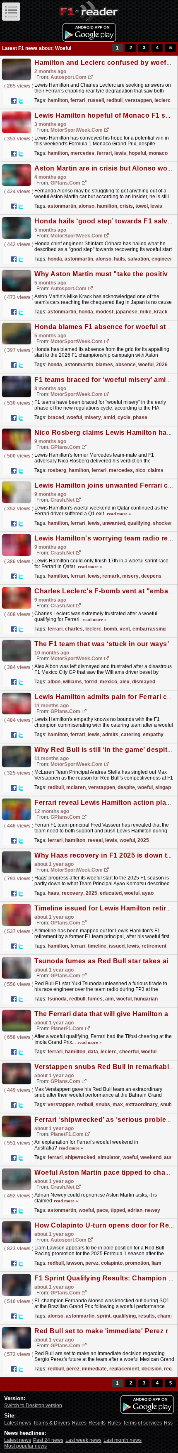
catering (130, 734)
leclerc (162, 100)
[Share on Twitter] (20, 100)
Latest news (17, 1423)
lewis (120, 153)
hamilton (58, 100)
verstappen (138, 100)
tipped (118, 1210)
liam (156, 1263)
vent (125, 629)
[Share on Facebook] (13, 100)
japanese (126, 312)
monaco (158, 153)
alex (125, 682)
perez (92, 1263)
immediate (94, 1369)
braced (56, 417)
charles (74, 629)
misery (92, 417)
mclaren (76, 787)
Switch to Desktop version (33, 1405)
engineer (162, 259)
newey (152, 1210)
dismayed (143, 682)
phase (140, 417)
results (146, 1316)
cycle (124, 417)
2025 (143, 840)
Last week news (83, 1440)
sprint (104, 1316)
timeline (97, 946)
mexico (108, 682)
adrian (134, 1210)
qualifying (138, 523)
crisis (126, 206)
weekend (150, 1157)
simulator (109, 1157)
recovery (72, 893)
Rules (114, 1423)
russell (96, 100)
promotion (137, 1263)
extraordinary (141, 1104)
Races (79, 1423)
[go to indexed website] (91, 77)
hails (119, 259)
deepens (151, 576)
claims (156, 470)
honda (55, 259)
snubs (103, 1104)
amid (109, 417)
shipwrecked (80, 1157)
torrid (90, 682)
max (118, 1104)
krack (161, 312)
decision (151, 1369)
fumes (95, 999)
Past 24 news (48, 1440)
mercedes (82, 153)
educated (111, 893)
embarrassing (149, 629)
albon (54, 682)
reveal (95, 840)
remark (111, 576)
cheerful (129, 1052)
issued (117, 946)
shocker (162, 523)
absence (125, 364)
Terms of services (142, 1423)
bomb (110, 629)
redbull (114, 100)
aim (109, 999)
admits (110, 734)
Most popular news (25, 1446)
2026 (162, 364)
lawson (74, 1263)
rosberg (57, 470)
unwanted (113, 523)
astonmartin (62, 206)
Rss (168, 1423)
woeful (146, 364)
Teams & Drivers (51, 1423)
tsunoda (57, 999)
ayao (148, 893)
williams (72, 682)
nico (140, 470)
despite (126, 787)
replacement (124, 1369)
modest (104, 312)
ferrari (77, 100)
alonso (86, 206)
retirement (154, 946)
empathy (153, 734)
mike (146, 312)
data (93, 1052)
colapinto (112, 1263)
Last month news (122, 1440)
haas (53, 893)
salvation (138, 259)
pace (102, 1210)
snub (166, 1104)
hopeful (137, 153)
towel (141, 206)
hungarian (146, 999)
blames (104, 364)
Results (97, 1423)
